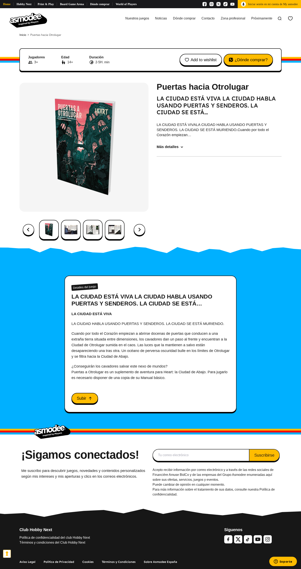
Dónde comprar (100, 4)
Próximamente (261, 18)
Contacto (208, 18)
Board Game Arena (72, 4)
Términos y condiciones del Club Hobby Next (52, 542)
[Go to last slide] (28, 229)
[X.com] (218, 4)
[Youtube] (232, 4)
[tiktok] (248, 539)
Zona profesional (233, 18)
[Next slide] (139, 229)
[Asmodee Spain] (28, 18)
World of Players (126, 4)
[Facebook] (204, 4)
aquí (269, 474)
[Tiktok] (225, 4)
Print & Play (46, 4)
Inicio (22, 34)
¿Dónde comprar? (251, 60)
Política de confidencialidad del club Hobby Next (54, 537)
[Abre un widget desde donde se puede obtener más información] (283, 562)
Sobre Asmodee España (160, 562)
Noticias (161, 18)
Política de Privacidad (59, 562)
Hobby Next (24, 4)
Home (6, 4)
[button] (49, 230)
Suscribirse (264, 455)
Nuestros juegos (137, 18)
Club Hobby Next (35, 529)
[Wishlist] (290, 18)
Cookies (88, 562)
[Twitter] (238, 539)
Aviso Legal (27, 562)
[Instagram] (211, 4)
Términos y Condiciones (119, 562)
